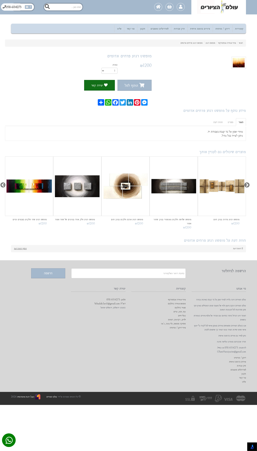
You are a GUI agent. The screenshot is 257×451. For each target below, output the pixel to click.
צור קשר (131, 28)
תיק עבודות (179, 28)
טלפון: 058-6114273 (115, 299)
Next (246, 184)
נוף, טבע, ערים (179, 311)
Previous (2, 184)
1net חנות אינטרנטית (25, 396)
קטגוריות (239, 28)
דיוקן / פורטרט (222, 28)
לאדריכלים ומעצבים (159, 28)
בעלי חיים (182, 315)
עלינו (119, 28)
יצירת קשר (97, 85)
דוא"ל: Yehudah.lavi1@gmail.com (109, 303)
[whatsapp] (9, 441)
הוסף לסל (132, 85)
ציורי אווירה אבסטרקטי (177, 299)
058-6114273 (13, 7)
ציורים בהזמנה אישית (200, 28)
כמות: (114, 64)
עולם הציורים (51, 396)
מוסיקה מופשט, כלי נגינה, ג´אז (173, 323)
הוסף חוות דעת (20, 248)
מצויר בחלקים (180, 307)
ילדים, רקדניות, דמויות (177, 319)
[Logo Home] (218, 7)
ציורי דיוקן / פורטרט (178, 327)
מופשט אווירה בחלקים (177, 303)
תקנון (142, 28)
